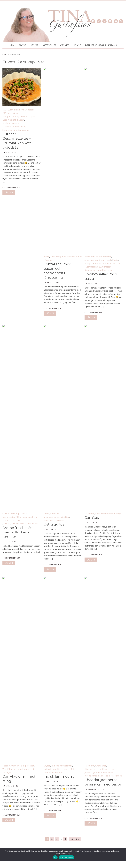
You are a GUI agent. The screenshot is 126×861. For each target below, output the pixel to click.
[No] (123, 854)
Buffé (46, 256)
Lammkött (49, 772)
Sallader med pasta (113, 263)
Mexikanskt (50, 520)
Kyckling (54, 513)
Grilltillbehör (19, 523)
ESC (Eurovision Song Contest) (18, 109)
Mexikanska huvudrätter (56, 517)
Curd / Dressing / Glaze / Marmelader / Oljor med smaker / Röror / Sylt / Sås (19, 517)
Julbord (88, 772)
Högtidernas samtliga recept (99, 769)
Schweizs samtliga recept (15, 130)
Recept (34, 45)
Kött (4, 119)
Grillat (7, 523)
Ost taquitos (54, 524)
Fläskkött (89, 513)
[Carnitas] (104, 326)
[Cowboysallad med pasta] (104, 69)
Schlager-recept (10, 123)
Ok (55, 857)
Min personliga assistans (101, 45)
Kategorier (49, 45)
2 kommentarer (11, 815)
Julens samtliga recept (96, 775)
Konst (77, 45)
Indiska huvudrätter (61, 765)
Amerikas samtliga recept (98, 260)
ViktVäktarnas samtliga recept (18, 769)
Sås (37, 523)
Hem (11, 45)
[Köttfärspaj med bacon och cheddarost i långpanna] (63, 69)
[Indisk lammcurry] (63, 578)
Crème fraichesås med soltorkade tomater (17, 532)
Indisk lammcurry (59, 776)
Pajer (79, 256)
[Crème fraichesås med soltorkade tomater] (21, 326)
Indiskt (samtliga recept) (56, 769)
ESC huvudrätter (10, 113)
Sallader (97, 263)
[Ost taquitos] (63, 326)
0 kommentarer (11, 187)
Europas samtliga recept (15, 116)
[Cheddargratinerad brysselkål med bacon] (104, 578)
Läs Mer (9, 192)
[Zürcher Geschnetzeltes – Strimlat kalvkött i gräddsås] (21, 69)
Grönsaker (100, 765)
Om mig (64, 45)
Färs (53, 256)
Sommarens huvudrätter (98, 266)
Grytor (32, 116)
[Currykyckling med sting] (21, 578)
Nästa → (75, 838)
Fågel (46, 513)
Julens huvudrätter (103, 772)
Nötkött (12, 119)
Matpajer (61, 256)
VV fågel (6, 772)
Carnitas (92, 518)
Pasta (115, 260)
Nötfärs (71, 256)
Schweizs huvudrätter (13, 126)
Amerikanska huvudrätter (98, 256)
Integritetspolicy (66, 857)
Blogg (22, 45)
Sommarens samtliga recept (99, 270)
